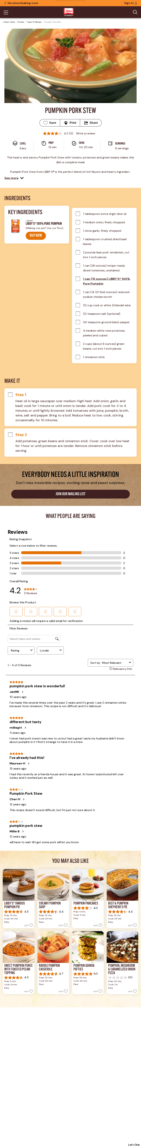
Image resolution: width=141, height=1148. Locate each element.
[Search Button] (135, 12)
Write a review (85, 133)
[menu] (6, 13)
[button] (14, 178)
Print (73, 122)
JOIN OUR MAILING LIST (70, 494)
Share (94, 122)
